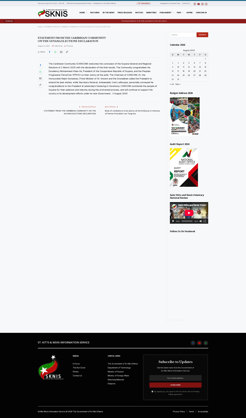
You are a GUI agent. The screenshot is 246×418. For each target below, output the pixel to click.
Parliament (165, 12)
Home (82, 12)
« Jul (172, 84)
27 (194, 75)
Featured (94, 12)
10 (178, 67)
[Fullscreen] (205, 221)
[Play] (173, 221)
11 (183, 67)
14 (200, 67)
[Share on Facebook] (49, 52)
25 (184, 75)
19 (189, 71)
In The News (108, 12)
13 (194, 67)
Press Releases (125, 12)
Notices (139, 12)
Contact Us (186, 3)
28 (200, 75)
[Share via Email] (61, 52)
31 (178, 79)
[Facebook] (40, 65)
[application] (189, 213)
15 (205, 67)
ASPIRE (189, 12)
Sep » (177, 84)
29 (205, 75)
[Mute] (200, 221)
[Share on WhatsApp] (55, 52)
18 (183, 71)
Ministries (151, 12)
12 (189, 67)
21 (200, 71)
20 (194, 71)
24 (178, 75)
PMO (179, 12)
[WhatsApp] (40, 71)
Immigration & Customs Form (170, 3)
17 (178, 71)
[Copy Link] (66, 52)
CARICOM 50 (201, 12)
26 (189, 75)
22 (205, 71)
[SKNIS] (52, 12)
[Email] (40, 78)
